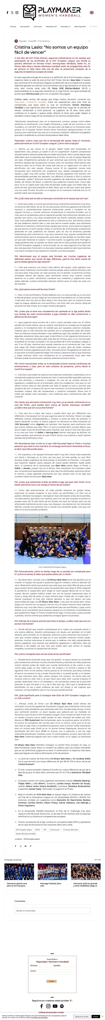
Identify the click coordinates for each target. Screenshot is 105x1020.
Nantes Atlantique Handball (26, 834)
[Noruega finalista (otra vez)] (52, 871)
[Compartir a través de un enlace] (31, 846)
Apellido (57, 965)
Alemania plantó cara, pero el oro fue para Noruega (17, 884)
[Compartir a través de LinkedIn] (26, 846)
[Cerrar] (102, 1016)
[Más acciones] (89, 41)
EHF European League (24, 830)
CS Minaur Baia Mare (70, 830)
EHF (44, 830)
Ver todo (98, 860)
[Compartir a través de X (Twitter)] (21, 846)
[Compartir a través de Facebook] (16, 846)
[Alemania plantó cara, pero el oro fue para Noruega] (19, 871)
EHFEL (37, 830)
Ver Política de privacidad (39, 1017)
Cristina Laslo (55, 830)
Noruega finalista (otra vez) (50, 884)
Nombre (33, 965)
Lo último (18, 839)
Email (32, 971)
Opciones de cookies (82, 1017)
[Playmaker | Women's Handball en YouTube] (55, 1006)
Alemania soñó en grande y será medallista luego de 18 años (85, 884)
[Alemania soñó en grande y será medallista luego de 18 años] (86, 871)
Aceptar (95, 1017)
